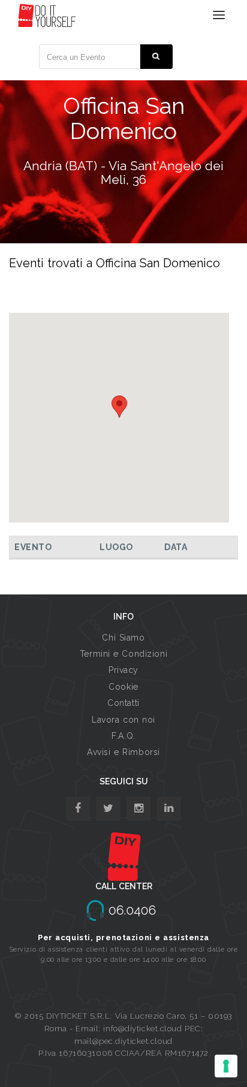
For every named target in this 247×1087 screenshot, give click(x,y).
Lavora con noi (123, 719)
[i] (168, 808)
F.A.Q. (123, 736)
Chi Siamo (123, 637)
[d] (138, 808)
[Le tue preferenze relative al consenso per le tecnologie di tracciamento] (226, 1066)
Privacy (123, 670)
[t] (108, 808)
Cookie (123, 687)
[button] (119, 406)
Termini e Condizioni (123, 654)
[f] (78, 808)
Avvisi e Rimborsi (123, 752)
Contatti (123, 703)
